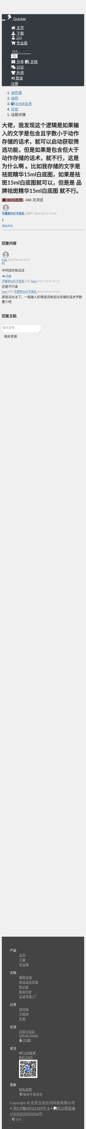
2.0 (19, 38)
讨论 (14, 109)
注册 (14, 84)
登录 (19, 78)
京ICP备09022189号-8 (31, 1108)
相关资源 (10, 336)
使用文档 (25, 977)
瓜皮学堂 (26, 996)
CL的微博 (29, 1053)
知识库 (24, 987)
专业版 (22, 43)
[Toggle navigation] (4, 20)
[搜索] (14, 56)
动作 (14, 98)
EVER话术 (23, 104)
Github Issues (28, 1035)
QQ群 (26, 1040)
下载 (20, 33)
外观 (22, 1019)
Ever (5, 259)
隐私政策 (25, 1089)
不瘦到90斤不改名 (13, 213)
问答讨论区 (27, 1032)
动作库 (16, 93)
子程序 (24, 1014)
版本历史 (25, 992)
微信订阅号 (26, 1057)
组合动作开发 (28, 982)
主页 (20, 28)
